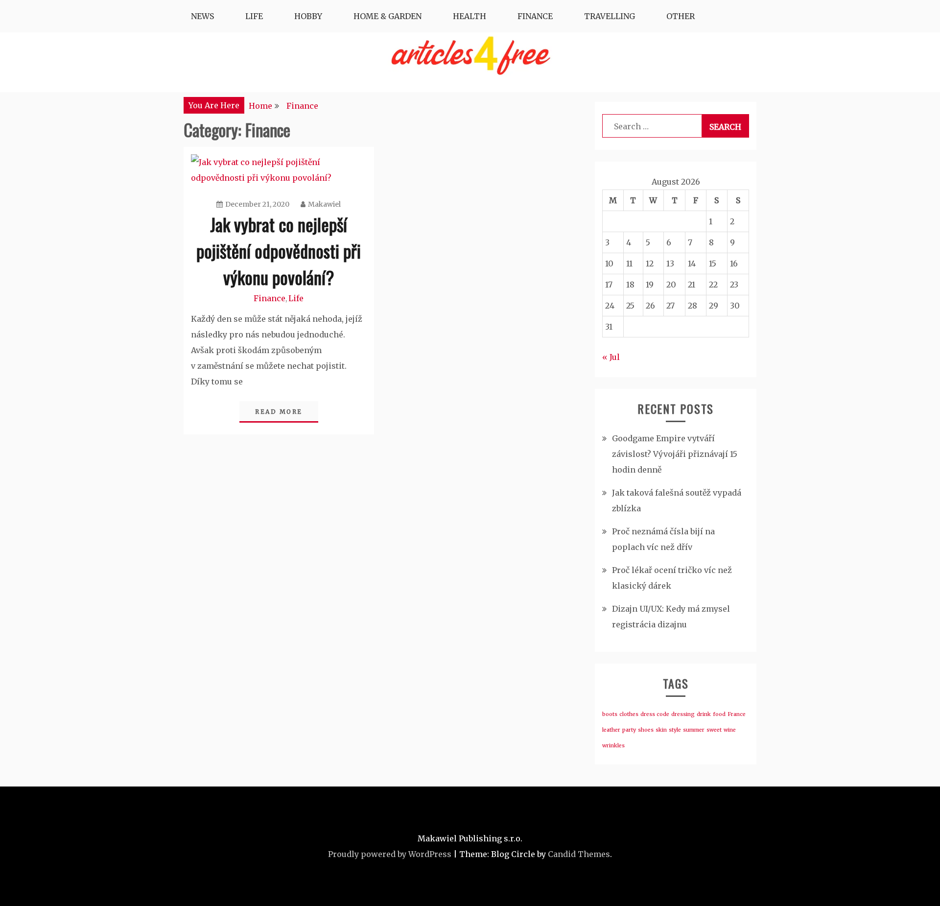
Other (680, 16)
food (719, 714)
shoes (646, 730)
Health (469, 16)
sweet (714, 730)
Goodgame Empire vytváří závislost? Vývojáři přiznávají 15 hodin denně (674, 454)
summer (694, 730)
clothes (628, 714)
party (629, 730)
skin (661, 730)
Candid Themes (579, 854)
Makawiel (324, 204)
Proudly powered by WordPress (389, 854)
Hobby (308, 16)
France (737, 714)
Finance (535, 16)
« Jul (611, 357)
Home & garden (387, 16)
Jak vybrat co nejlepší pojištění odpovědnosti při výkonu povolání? (278, 250)
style (675, 730)
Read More (279, 411)
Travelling (609, 16)
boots (609, 714)
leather (611, 730)
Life (254, 16)
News (202, 16)
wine (730, 730)
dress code (654, 714)
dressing (683, 714)
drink (704, 714)
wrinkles (613, 745)
